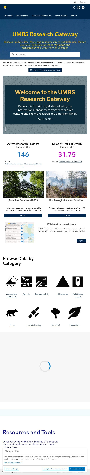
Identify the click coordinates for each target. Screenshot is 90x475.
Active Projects (61, 16)
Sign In (82, 2)
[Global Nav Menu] (4, 2)
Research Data (22, 16)
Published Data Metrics (41, 16)
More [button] (73, 16)
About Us (8, 16)
